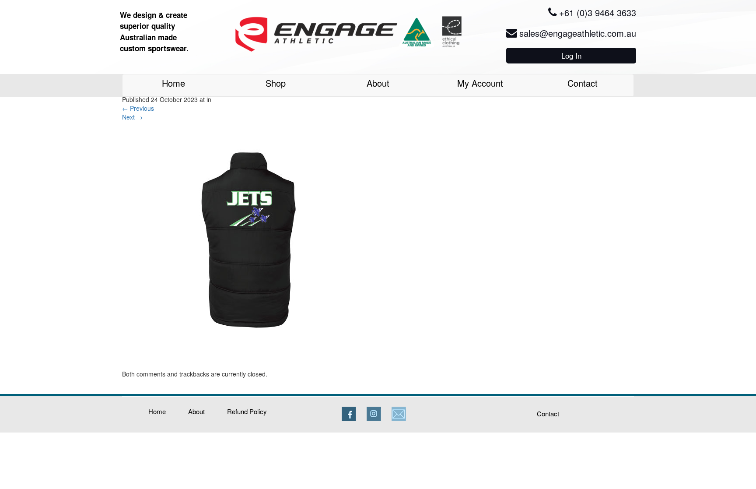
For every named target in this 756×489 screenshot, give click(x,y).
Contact (582, 83)
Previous (138, 108)
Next (132, 117)
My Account (480, 83)
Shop (276, 83)
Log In (571, 55)
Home (173, 83)
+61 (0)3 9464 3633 (597, 12)
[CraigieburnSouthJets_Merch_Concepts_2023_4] (246, 244)
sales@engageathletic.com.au (577, 33)
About (378, 83)
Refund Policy (247, 411)
